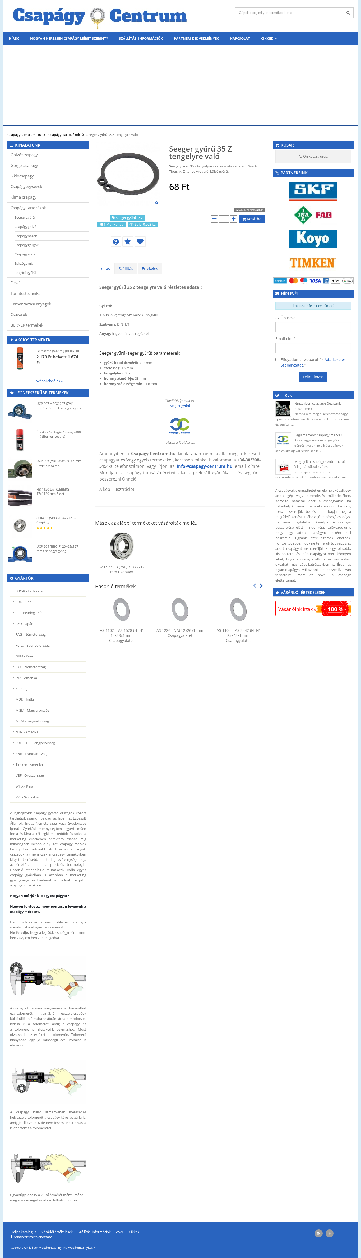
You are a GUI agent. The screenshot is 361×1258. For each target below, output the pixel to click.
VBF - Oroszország (30, 775)
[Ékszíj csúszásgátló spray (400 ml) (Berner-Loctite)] (20, 440)
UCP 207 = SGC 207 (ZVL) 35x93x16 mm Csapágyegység (58, 405)
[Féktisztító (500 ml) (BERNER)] (20, 358)
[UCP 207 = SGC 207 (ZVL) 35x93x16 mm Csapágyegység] (20, 411)
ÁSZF (120, 1231)
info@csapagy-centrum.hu (205, 466)
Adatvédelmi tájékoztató (33, 1236)
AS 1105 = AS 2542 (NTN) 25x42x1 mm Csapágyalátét (238, 635)
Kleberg (21, 688)
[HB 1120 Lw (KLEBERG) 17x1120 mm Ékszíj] (20, 497)
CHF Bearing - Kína (30, 612)
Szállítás (126, 268)
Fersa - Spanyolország (33, 645)
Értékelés (150, 268)
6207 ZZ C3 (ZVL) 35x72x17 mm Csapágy (122, 569)
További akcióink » (48, 380)
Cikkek (267, 38)
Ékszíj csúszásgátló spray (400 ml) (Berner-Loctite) (58, 434)
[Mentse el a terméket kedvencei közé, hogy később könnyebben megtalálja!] (140, 241)
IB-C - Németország (31, 667)
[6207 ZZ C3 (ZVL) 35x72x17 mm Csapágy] (121, 546)
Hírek (14, 38)
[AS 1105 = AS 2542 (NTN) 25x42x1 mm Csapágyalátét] (238, 609)
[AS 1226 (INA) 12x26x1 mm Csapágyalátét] (180, 609)
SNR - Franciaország (31, 753)
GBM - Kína (24, 656)
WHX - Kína (24, 786)
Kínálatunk (27, 145)
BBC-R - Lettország (30, 591)
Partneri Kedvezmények (196, 38)
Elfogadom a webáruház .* (314, 362)
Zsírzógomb (24, 263)
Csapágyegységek (26, 186)
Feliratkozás (313, 376)
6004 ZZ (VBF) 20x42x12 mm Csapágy (57, 520)
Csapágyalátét (26, 254)
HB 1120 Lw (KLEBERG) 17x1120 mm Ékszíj (53, 491)
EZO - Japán (24, 623)
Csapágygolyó (25, 226)
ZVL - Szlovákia (27, 797)
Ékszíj (16, 282)
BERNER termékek (27, 325)
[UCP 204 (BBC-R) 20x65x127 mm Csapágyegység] (20, 554)
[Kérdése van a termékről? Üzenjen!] (116, 241)
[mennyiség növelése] (233, 219)
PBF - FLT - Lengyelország (35, 742)
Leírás (104, 268)
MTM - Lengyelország (32, 721)
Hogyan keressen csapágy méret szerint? (69, 38)
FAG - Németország (31, 634)
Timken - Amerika (29, 764)
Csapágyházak (26, 236)
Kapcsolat (240, 38)
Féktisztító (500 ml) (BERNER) (57, 351)
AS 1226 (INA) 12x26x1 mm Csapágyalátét (179, 633)
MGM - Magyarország (32, 710)
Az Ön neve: (286, 317)
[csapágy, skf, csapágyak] (313, 191)
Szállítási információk (141, 38)
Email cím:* (285, 338)
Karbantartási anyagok (31, 304)
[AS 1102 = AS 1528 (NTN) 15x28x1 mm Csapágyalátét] (121, 609)
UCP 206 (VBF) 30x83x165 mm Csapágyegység (58, 463)
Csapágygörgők (27, 245)
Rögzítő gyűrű (25, 272)
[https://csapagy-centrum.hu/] (180, 426)
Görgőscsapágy (24, 165)
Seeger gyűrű (180, 405)
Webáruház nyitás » (81, 1248)
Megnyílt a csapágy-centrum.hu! (319, 461)
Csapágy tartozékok (28, 207)
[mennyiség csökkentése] (214, 219)
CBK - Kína (23, 602)
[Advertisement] (180, 85)
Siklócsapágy (22, 176)
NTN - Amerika (27, 732)
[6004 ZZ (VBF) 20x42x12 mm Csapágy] (20, 526)
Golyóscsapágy (24, 154)
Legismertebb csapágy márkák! (318, 435)
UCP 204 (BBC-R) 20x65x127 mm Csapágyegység (57, 548)
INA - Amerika (26, 677)
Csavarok (19, 314)
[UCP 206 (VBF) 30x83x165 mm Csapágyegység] (20, 469)
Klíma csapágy (23, 197)
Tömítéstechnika (25, 293)
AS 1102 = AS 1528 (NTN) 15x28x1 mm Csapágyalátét (121, 635)
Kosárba (253, 218)
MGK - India (25, 699)
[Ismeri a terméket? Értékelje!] (127, 241)
